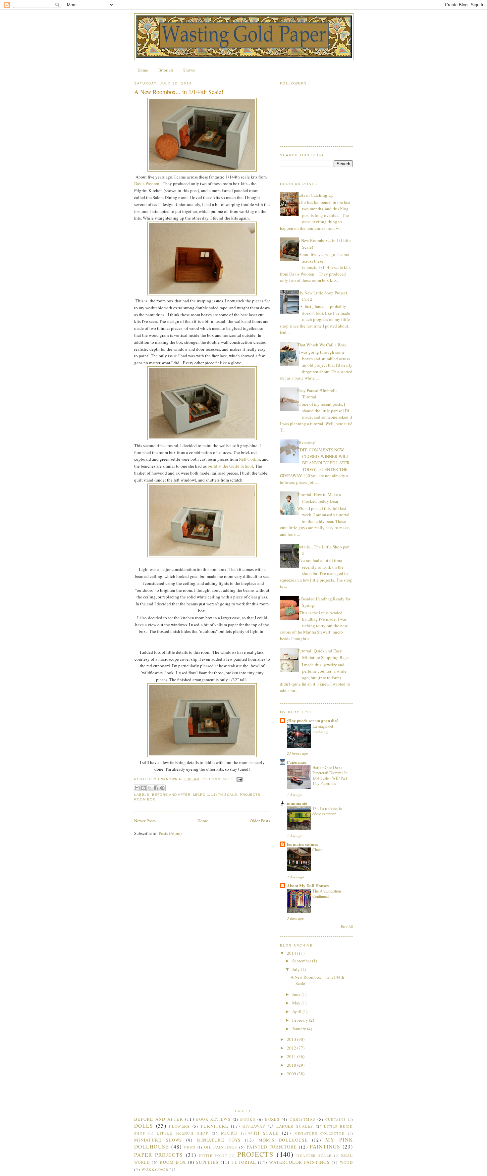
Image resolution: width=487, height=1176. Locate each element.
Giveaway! (306, 442)
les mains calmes (302, 844)
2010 (292, 1065)
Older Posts (260, 821)
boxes (272, 1119)
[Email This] (137, 788)
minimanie (297, 803)
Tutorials (166, 70)
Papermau (296, 762)
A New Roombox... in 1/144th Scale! (178, 92)
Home (142, 70)
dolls (143, 1125)
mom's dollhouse (283, 1140)
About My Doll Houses (308, 885)
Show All (347, 926)
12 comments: (218, 779)
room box (144, 799)
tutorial (244, 1162)
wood (346, 1162)
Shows (189, 70)
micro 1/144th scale (215, 794)
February (300, 1020)
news (189, 1147)
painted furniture (272, 1147)
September (302, 961)
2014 (292, 953)
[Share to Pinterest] (162, 788)
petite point (213, 1155)
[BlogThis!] (143, 788)
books (247, 1119)
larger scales (294, 1126)
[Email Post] (239, 779)
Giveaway (254, 1126)
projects (250, 794)
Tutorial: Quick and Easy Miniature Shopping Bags (323, 654)
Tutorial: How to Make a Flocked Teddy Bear (319, 497)
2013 (292, 1039)
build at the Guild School (230, 466)
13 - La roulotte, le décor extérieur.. (327, 811)
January (299, 1029)
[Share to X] (149, 788)
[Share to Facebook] (156, 788)
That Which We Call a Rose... (323, 345)
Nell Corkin (249, 459)
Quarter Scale (314, 1155)
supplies (207, 1162)
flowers (179, 1126)
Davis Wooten (146, 183)
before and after (171, 794)
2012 (292, 1048)
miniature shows (158, 1140)
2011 (292, 1056)
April (297, 1011)
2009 (292, 1074)
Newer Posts (145, 821)
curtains (335, 1119)
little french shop (182, 1133)
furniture (215, 1126)
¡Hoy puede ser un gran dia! (312, 720)
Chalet (317, 849)
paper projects (158, 1154)
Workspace (154, 1169)
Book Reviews (213, 1119)
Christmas (303, 1119)
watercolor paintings (299, 1162)
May (296, 1003)
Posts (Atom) (170, 833)
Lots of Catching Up (315, 195)
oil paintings (220, 1147)
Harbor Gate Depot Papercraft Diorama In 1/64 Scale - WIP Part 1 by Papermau (330, 775)
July (296, 969)
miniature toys (219, 1140)
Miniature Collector (320, 1133)
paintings (325, 1146)
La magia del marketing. (322, 728)
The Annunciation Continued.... (326, 893)
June (296, 994)
